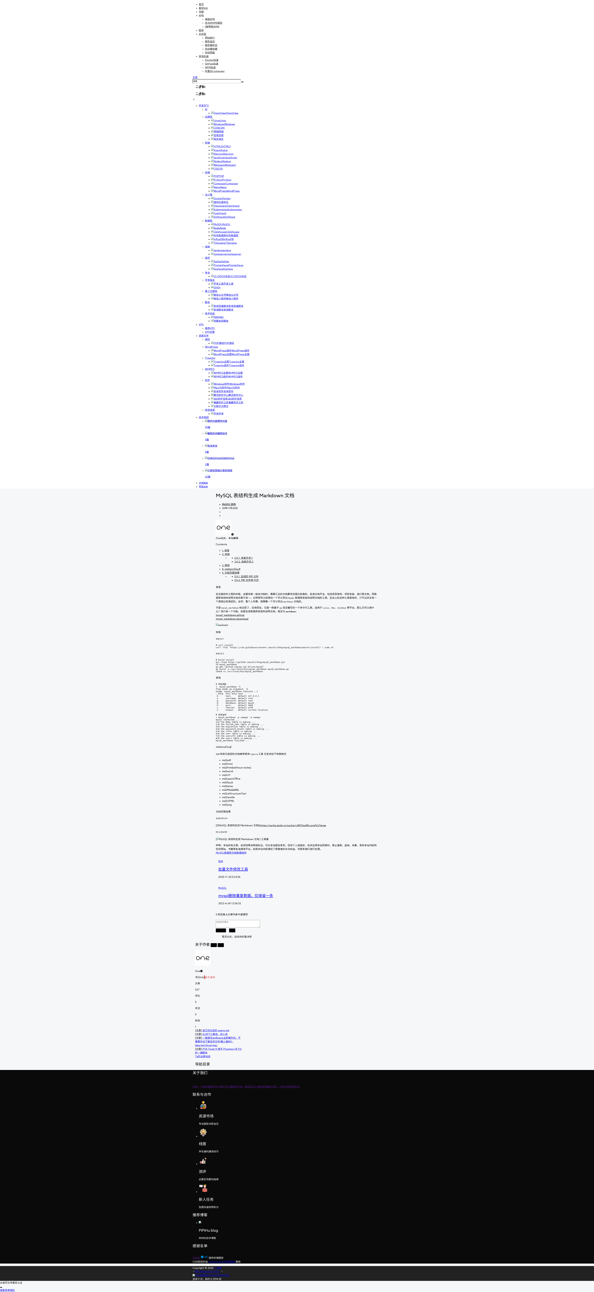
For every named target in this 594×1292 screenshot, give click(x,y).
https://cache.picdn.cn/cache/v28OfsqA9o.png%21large (293, 825)
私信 (221, 945)
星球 (203, 8)
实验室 (202, 34)
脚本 (207, 302)
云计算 (208, 194)
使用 (226, 565)
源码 (207, 339)
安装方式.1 (243, 558)
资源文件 (204, 335)
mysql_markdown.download (232, 619)
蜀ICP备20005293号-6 (207, 1271)
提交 (232, 930)
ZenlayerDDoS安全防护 (222, 1261)
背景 (225, 550)
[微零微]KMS (212, 26)
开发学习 (204, 105)
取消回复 (221, 930)
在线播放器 (211, 49)
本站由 (197, 1258)
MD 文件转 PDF (246, 580)
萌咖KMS (210, 19)
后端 (207, 172)
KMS (201, 15)
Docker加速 (211, 60)
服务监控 (210, 41)
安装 (226, 554)
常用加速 (204, 56)
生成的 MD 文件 (246, 576)
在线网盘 (210, 52)
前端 (207, 142)
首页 (201, 4)
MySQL (226, 504)
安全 (207, 272)
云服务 (208, 117)
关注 (214, 945)
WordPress (211, 347)
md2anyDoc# (231, 569)
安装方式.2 (243, 561)
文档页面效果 (230, 572)
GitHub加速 (211, 63)
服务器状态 (211, 45)
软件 (207, 380)
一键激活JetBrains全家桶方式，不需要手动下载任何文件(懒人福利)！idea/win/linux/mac (218, 1041)
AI (206, 109)
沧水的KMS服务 (213, 23)
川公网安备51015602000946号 (212, 1275)
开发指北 (210, 280)
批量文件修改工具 (233, 869)
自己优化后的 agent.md (212, 1030)
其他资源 (210, 410)
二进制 (217, 1268)
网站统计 (210, 37)
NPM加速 (210, 67)
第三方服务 (211, 291)
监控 (207, 258)
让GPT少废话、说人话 (211, 1034)
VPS (201, 324)
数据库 (208, 220)
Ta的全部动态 (202, 1056)
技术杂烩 (210, 313)
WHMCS (210, 369)
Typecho (210, 358)
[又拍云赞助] (205, 1258)
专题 (201, 12)
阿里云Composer (215, 71)
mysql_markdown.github (230, 615)
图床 (201, 30)
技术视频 (204, 417)
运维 (207, 246)
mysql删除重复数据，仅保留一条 (245, 895)
